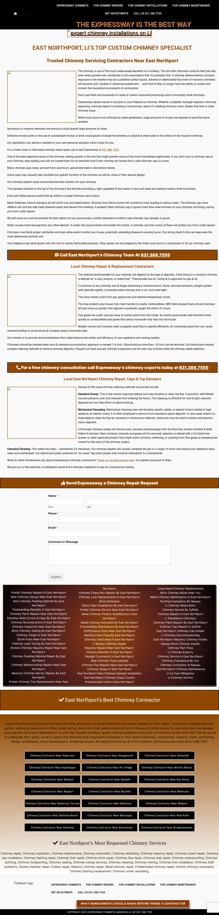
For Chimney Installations (147, 5)
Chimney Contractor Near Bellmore (109, 803)
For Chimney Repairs (108, 5)
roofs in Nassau (135, 728)
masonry (182, 737)
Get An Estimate (116, 13)
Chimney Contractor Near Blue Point (166, 815)
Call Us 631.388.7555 (147, 13)
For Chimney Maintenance (191, 5)
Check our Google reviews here (115, 460)
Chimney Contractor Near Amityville (167, 755)
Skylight (90, 656)
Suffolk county (159, 728)
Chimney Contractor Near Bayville (110, 791)
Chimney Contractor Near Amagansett (109, 755)
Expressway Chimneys (72, 5)
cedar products (111, 728)
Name (53, 495)
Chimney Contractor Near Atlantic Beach (167, 767)
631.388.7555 (110, 149)
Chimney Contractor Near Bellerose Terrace (52, 803)
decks (82, 728)
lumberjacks (30, 741)
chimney (119, 207)
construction (165, 737)
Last (89, 506)
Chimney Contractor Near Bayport (52, 791)
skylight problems (88, 732)
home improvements (54, 741)
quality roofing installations (120, 732)
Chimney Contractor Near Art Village (109, 767)
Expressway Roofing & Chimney (26, 723)
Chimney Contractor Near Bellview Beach (52, 815)
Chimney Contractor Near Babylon (52, 779)
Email (52, 527)
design (15, 741)
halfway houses (83, 741)
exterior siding (47, 728)
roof (58, 243)
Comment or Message (63, 541)
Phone (53, 513)
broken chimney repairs (121, 723)
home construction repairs (163, 732)
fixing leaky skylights (186, 723)
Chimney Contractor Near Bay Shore (166, 779)
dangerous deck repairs (154, 723)
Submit (56, 577)
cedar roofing (67, 728)
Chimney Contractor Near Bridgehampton (166, 827)
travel (193, 737)
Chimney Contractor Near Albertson (52, 755)
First (50, 506)
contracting (206, 737)
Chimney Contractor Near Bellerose (167, 791)
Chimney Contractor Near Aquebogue (52, 767)
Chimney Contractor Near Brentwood (109, 827)
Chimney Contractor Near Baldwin (109, 779)
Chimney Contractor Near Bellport (167, 803)
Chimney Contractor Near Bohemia (52, 827)
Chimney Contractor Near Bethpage (109, 815)
